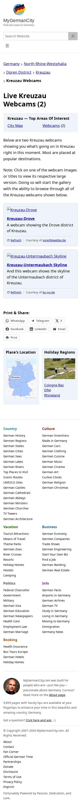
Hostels (8, 570)
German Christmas (55, 488)
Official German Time (18, 757)
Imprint (8, 787)
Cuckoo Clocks (52, 477)
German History (14, 435)
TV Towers (10, 513)
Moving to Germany (56, 621)
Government (12, 595)
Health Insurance (15, 646)
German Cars (51, 446)
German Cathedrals (17, 493)
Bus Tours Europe (15, 652)
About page (57, 695)
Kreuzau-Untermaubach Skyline (37, 264)
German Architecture (18, 519)
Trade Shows (51, 544)
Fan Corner (11, 752)
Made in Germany (54, 441)
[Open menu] (7, 46)
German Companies (56, 539)
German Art (50, 472)
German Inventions (55, 435)
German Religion (54, 482)
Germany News (52, 632)
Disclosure (10, 772)
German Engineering (56, 549)
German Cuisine (53, 456)
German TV (50, 606)
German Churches (16, 508)
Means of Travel (14, 539)
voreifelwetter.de (54, 240)
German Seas (12, 456)
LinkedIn (41, 329)
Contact (8, 747)
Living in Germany (55, 616)
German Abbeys (14, 498)
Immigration (51, 627)
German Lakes (13, 462)
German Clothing (54, 451)
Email (62, 329)
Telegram (42, 321)
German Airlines (53, 600)
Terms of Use (12, 777)
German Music (52, 462)
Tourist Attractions (16, 534)
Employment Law (15, 627)
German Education (16, 611)
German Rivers (13, 467)
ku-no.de (49, 292)
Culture (48, 428)
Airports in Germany (56, 595)
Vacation (10, 527)
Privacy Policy (12, 782)
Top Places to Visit (15, 472)
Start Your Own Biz (55, 554)
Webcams (51, 125)
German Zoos (12, 549)
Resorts (8, 560)
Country (10, 428)
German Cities (13, 451)
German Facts (51, 590)
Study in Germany (54, 611)
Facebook (17, 329)
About (7, 742)
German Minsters (15, 503)
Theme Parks (12, 544)
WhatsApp (18, 321)
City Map (15, 125)
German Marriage (15, 632)
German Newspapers (18, 616)
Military (8, 600)
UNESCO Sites (13, 482)
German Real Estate (56, 570)
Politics (9, 583)
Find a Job (49, 560)
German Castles (14, 488)
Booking (10, 639)
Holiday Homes (13, 565)
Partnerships (12, 762)
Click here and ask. (39, 720)
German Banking (54, 565)
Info (45, 583)
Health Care (11, 621)
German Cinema (53, 467)
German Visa (12, 606)
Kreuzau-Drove (21, 218)
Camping (9, 575)
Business (49, 527)
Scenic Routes (13, 477)
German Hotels (13, 657)
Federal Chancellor (16, 590)
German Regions (15, 441)
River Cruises (12, 554)
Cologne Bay (54, 385)
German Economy (54, 534)
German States (13, 446)
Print (14, 337)
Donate (8, 767)
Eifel (47, 390)
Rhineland (52, 395)
